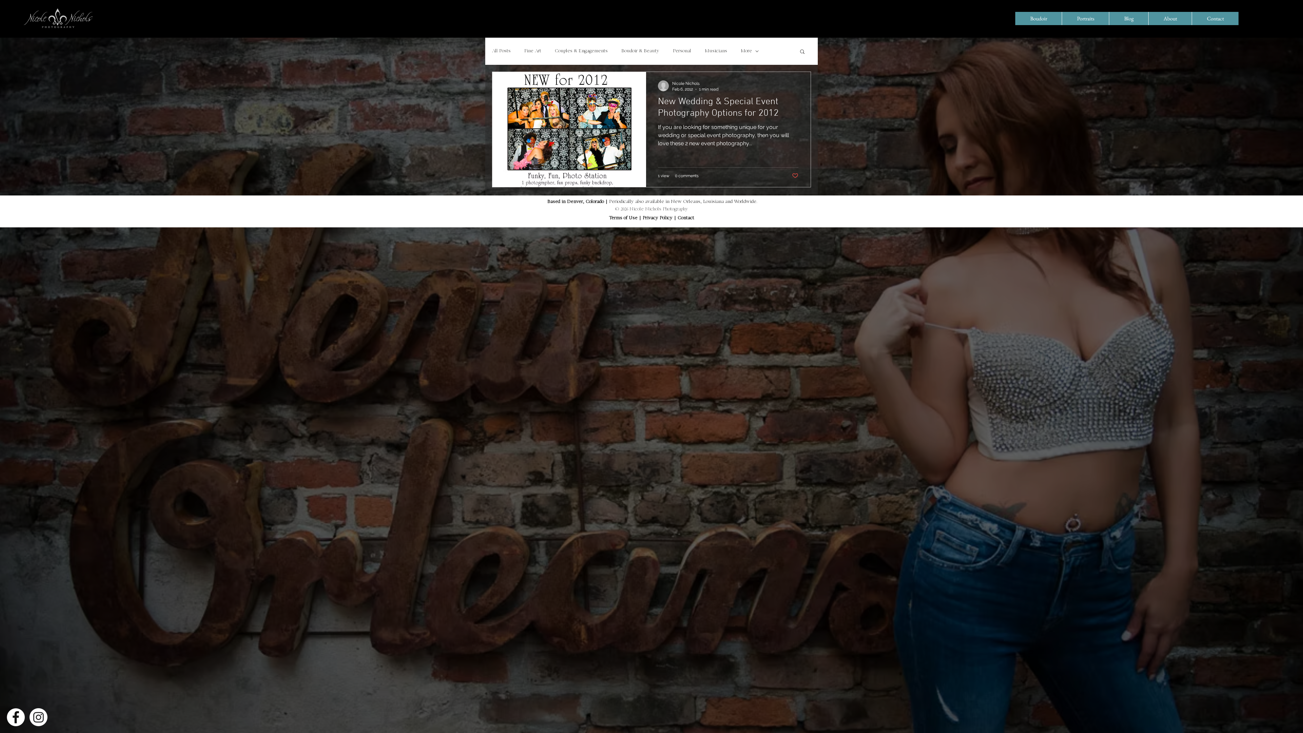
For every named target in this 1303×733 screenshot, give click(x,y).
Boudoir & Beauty (640, 51)
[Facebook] (16, 717)
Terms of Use (623, 218)
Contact (686, 218)
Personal (682, 51)
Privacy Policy (658, 218)
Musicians (716, 51)
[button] (802, 52)
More (746, 51)
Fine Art (532, 51)
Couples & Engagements (581, 51)
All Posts (501, 51)
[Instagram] (39, 717)
